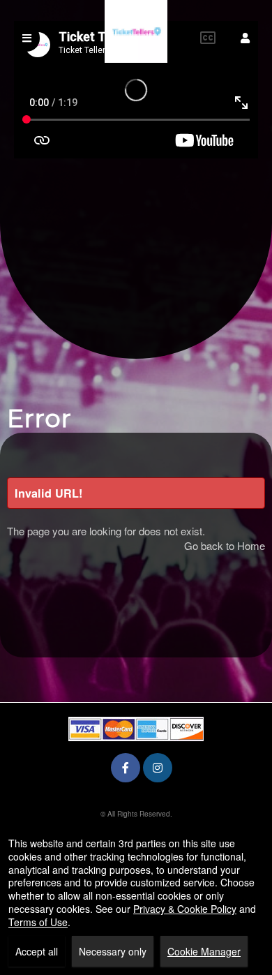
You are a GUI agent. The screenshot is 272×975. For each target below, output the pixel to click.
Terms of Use (38, 922)
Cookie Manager (204, 951)
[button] (245, 38)
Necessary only (112, 951)
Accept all (36, 951)
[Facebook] (125, 767)
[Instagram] (158, 767)
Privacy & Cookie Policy (184, 909)
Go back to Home (224, 545)
